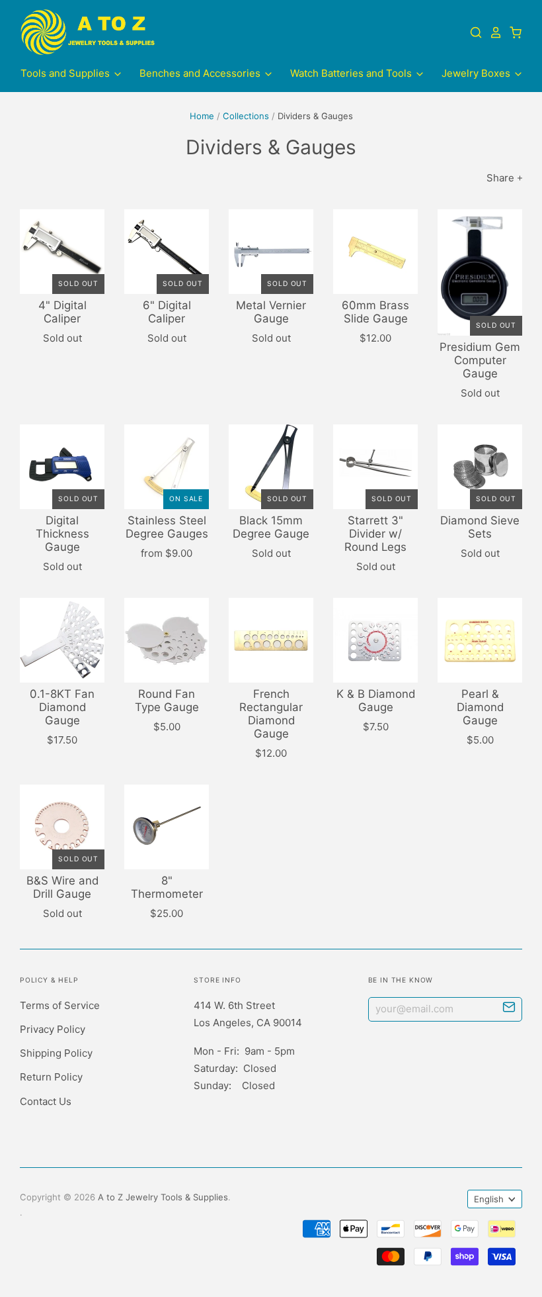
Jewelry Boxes (477, 73)
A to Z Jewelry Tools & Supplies (163, 1197)
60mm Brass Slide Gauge (375, 312)
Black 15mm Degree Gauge (271, 527)
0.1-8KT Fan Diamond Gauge (62, 707)
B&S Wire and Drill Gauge (62, 887)
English (489, 1199)
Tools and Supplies (66, 73)
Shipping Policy (56, 1053)
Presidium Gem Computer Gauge (480, 360)
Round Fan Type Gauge (167, 700)
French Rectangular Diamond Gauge (271, 714)
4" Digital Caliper (62, 312)
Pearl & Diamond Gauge (480, 707)
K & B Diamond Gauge (375, 700)
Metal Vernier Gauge (271, 312)
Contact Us (45, 1101)
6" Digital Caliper (167, 312)
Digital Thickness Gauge (62, 534)
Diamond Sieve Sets (480, 527)
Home (202, 116)
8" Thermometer (167, 887)
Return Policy (51, 1077)
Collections (246, 116)
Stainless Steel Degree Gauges (167, 527)
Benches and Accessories (201, 73)
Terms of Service (60, 1005)
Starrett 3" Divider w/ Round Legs (375, 534)
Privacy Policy (52, 1029)
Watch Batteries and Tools (352, 73)
